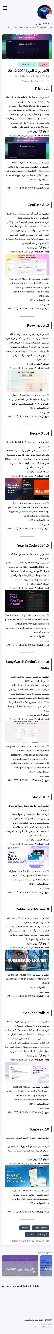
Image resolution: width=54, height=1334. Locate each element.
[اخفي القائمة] (5, 7)
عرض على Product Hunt (21, 135)
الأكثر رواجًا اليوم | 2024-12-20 (28, 71)
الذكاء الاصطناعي (27, 64)
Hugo (39, 1324)
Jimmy (33, 1327)
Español (25, 81)
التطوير (44, 64)
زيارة (29, 131)
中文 (42, 81)
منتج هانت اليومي (44, 23)
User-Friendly (41, 1227)
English (34, 81)
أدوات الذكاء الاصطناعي (37, 1234)
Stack (45, 1327)
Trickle (25, 1227)
